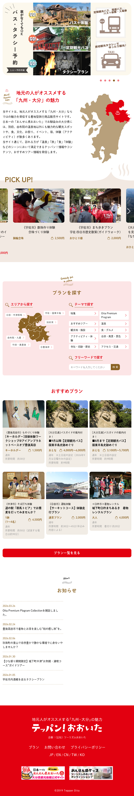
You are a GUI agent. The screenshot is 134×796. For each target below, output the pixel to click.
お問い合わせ (54, 747)
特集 (73, 313)
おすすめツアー (79, 323)
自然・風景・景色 (111, 336)
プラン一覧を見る (67, 552)
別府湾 (51, 322)
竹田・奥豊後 (21, 344)
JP (51, 754)
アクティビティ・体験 (82, 338)
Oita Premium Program (109, 315)
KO (82, 754)
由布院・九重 (16, 337)
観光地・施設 (78, 330)
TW (74, 754)
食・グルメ (107, 330)
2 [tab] (105, 80)
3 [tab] (110, 80)
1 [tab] (101, 80)
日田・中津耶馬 (13, 315)
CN (66, 754)
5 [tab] (118, 80)
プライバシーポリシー (87, 747)
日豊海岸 (46, 347)
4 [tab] (114, 80)
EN (58, 754)
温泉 (103, 323)
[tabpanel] (67, 39)
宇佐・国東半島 (54, 313)
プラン (34, 747)
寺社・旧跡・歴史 (80, 346)
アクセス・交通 (109, 346)
